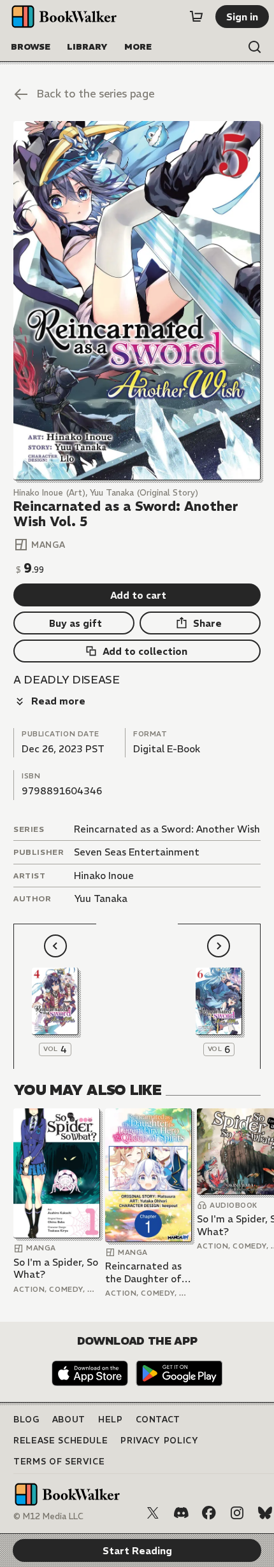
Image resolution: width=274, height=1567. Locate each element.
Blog (26, 1419)
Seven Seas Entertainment (136, 852)
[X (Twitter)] (153, 1512)
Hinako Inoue (104, 875)
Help (110, 1419)
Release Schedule (60, 1440)
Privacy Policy (159, 1440)
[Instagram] (237, 1512)
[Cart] (196, 17)
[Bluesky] (265, 1512)
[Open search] (255, 47)
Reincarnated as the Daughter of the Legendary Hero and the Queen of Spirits (143, 1272)
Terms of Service (59, 1461)
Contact (158, 1419)
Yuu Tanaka (100, 898)
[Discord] (181, 1512)
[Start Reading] (137, 300)
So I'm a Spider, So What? (55, 1268)
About (68, 1419)
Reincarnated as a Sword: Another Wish (167, 829)
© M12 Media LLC (48, 1516)
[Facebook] (209, 1512)
